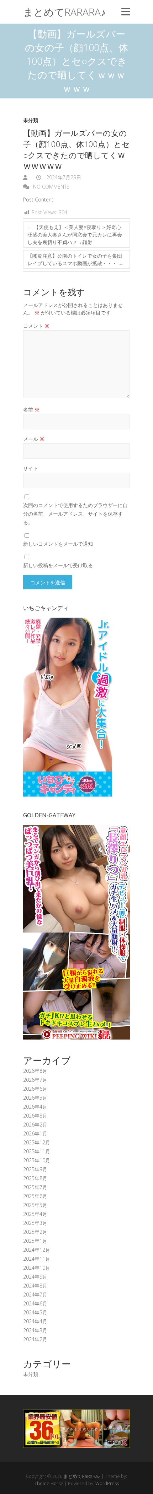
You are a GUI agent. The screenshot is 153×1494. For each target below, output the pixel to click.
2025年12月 (36, 1142)
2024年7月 (35, 1294)
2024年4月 (35, 1321)
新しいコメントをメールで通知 (58, 543)
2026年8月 (35, 1070)
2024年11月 (36, 1258)
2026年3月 (35, 1115)
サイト (30, 468)
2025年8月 (35, 1178)
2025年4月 (35, 1214)
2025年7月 (35, 1187)
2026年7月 (35, 1079)
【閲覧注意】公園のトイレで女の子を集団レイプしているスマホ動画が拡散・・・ (75, 259)
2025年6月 (35, 1196)
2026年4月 (35, 1106)
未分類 (30, 120)
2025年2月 (35, 1231)
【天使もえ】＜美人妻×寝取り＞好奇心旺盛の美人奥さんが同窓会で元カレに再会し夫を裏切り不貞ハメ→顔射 (74, 234)
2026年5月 (35, 1097)
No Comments (51, 186)
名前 (31, 409)
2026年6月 (35, 1088)
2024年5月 (35, 1312)
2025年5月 (35, 1205)
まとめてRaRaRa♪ (64, 11)
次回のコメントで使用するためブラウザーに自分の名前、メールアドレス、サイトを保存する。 (75, 514)
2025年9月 (35, 1169)
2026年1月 (35, 1133)
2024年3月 (35, 1330)
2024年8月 (35, 1285)
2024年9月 (35, 1276)
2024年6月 (35, 1303)
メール (33, 438)
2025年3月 (35, 1223)
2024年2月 (35, 1339)
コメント (36, 325)
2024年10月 (36, 1267)
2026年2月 (35, 1124)
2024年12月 (36, 1249)
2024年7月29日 (63, 177)
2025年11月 (36, 1151)
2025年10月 (36, 1160)
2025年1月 (35, 1240)
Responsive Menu (125, 11)
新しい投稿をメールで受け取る (58, 565)
